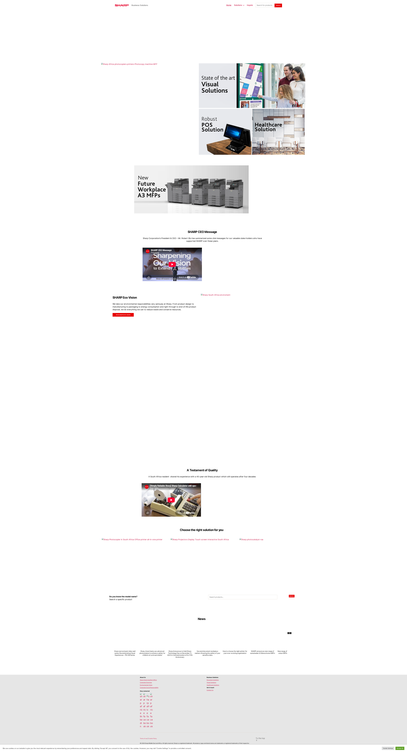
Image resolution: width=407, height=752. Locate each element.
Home (228, 5)
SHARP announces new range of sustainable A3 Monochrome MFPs (262, 652)
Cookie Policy (152, 738)
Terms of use (144, 738)
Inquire (250, 5)
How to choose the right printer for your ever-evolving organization (235, 652)
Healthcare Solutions (213, 685)
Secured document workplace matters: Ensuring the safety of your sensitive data (207, 653)
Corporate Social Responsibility (149, 687)
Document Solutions (213, 680)
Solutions (238, 5)
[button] (290, 633)
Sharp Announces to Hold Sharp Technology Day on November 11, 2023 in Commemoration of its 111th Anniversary (179, 654)
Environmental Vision (146, 685)
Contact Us (210, 690)
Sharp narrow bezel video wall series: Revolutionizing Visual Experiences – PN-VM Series (124, 653)
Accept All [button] (400, 748)
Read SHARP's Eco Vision (123, 314)
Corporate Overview (146, 682)
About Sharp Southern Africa (148, 680)
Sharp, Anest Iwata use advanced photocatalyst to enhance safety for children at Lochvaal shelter (152, 653)
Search (291, 596)
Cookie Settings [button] (388, 748)
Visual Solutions (211, 682)
